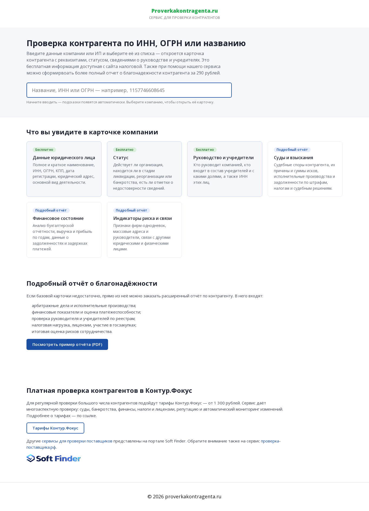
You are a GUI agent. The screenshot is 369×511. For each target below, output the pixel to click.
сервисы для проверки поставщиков (77, 441)
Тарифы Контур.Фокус (55, 428)
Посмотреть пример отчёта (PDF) (67, 344)
